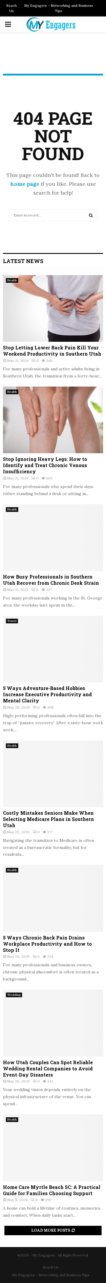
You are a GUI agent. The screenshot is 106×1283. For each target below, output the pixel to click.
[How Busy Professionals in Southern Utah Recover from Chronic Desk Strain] (53, 537)
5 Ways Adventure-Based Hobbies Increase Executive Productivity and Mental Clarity (47, 694)
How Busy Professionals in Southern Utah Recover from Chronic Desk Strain (51, 580)
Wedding (14, 995)
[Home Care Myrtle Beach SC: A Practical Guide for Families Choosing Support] (53, 1147)
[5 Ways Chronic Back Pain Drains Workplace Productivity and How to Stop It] (53, 898)
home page (24, 183)
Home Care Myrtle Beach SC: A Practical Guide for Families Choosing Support (51, 1190)
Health (12, 280)
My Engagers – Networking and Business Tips (58, 8)
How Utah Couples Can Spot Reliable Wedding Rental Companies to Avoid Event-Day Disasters (48, 1068)
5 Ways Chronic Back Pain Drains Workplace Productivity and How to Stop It (47, 943)
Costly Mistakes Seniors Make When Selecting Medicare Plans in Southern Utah (48, 819)
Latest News (23, 261)
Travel (11, 621)
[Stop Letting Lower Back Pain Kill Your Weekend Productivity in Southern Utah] (53, 308)
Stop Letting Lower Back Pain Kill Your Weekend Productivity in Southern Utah (52, 350)
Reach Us (11, 8)
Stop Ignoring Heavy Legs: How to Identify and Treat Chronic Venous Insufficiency (45, 465)
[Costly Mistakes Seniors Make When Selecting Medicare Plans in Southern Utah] (53, 773)
